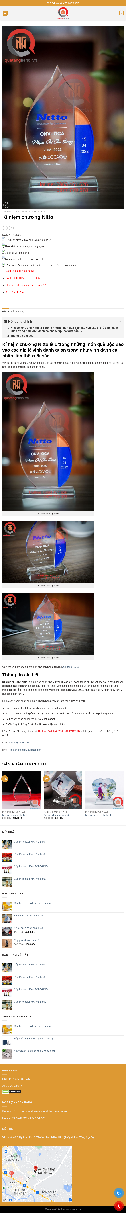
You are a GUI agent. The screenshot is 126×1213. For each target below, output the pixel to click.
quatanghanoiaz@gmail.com (25, 750)
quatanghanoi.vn (19, 742)
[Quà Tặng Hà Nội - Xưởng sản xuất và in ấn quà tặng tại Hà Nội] (63, 13)
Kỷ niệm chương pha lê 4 (14, 815)
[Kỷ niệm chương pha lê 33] (63, 790)
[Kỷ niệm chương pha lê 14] (104, 790)
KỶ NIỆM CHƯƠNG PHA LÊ (31, 211)
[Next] (123, 797)
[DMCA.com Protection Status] (11, 1091)
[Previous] (2, 797)
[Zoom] (6, 205)
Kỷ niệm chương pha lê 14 (98, 815)
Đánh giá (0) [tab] (17, 311)
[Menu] (5, 13)
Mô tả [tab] (5, 311)
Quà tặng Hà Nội (71, 667)
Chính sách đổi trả (12, 1086)
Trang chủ (8, 211)
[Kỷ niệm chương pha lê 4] (21, 790)
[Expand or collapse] (120, 321)
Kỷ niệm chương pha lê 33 (56, 815)
